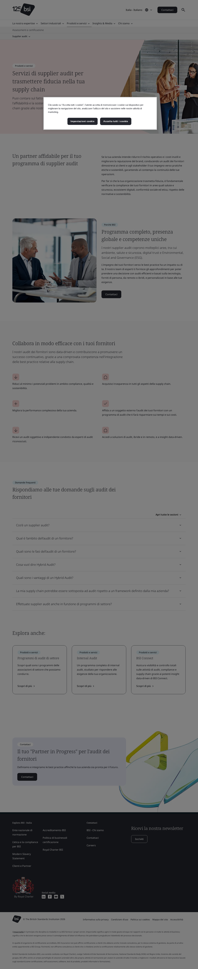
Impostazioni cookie (83, 121)
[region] (100, 113)
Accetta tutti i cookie (115, 121)
